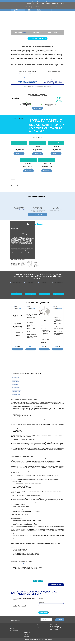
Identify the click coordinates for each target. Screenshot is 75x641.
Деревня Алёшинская (15, 381)
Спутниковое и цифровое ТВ (17, 292)
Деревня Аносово (15, 384)
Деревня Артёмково (15, 385)
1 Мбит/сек (37, 146)
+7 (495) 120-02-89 (30, 7)
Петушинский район (42, 361)
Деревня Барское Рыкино (16, 390)
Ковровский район (28, 365)
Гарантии (48, 3)
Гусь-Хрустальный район (58, 361)
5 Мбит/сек (56, 146)
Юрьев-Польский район (43, 365)
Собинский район (42, 363)
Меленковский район (43, 359)
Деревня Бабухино (15, 388)
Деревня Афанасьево (16, 387)
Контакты (62, 3)
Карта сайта (26, 636)
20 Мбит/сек (28, 163)
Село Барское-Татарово (16, 391)
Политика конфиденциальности (45, 639)
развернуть (13, 179)
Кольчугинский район (15, 359)
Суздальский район (15, 365)
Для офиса (29, 10)
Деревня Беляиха (15, 395)
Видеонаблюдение (58, 9)
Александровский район (30, 359)
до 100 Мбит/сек (47, 163)
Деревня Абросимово (15, 377)
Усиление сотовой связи (58, 291)
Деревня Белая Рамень (16, 394)
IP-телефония (44, 291)
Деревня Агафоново (15, 378)
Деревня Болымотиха (16, 397)
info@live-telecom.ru (54, 629)
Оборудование (55, 3)
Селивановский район (16, 363)
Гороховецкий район (29, 361)
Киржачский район (56, 363)
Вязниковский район (57, 359)
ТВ (49, 9)
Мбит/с (24, 32)
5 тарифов (25, 563)
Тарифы (42, 3)
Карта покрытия (39, 10)
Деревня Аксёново (15, 380)
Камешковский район (29, 363)
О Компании (28, 3)
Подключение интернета (16, 10)
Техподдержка (36, 3)
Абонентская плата (19, 149)
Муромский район (15, 361)
